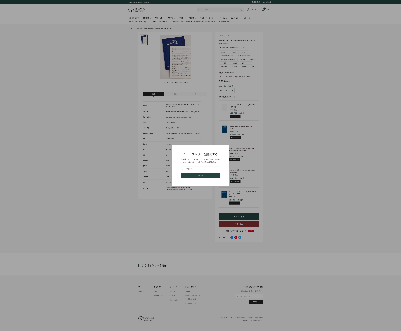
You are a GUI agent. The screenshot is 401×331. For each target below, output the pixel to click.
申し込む (200, 175)
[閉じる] (224, 148)
